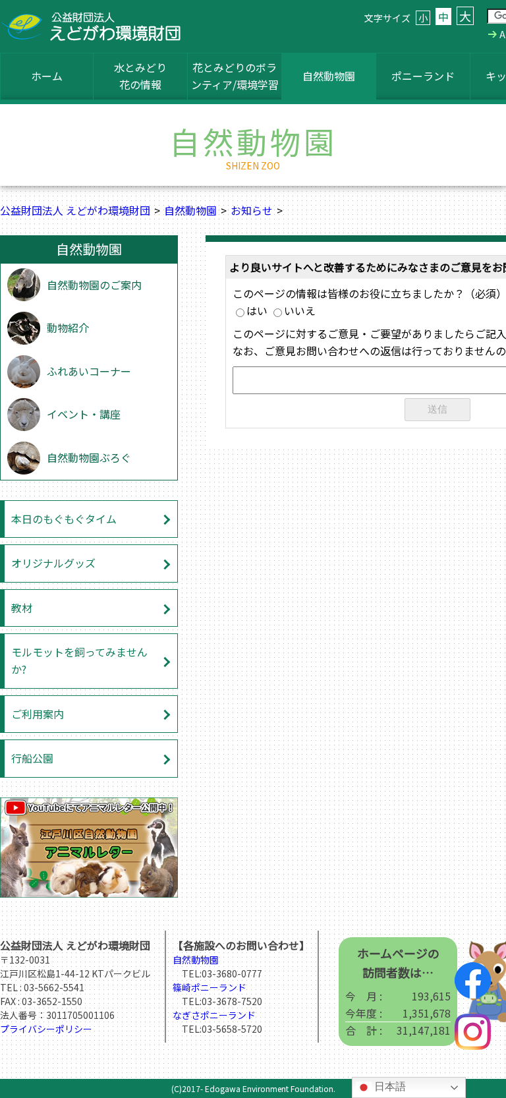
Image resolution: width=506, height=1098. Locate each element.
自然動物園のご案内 (94, 285)
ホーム (47, 76)
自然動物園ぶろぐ (89, 457)
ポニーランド (423, 76)
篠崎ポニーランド (209, 987)
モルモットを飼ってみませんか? (79, 660)
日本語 (389, 1086)
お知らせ (252, 210)
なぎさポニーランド (214, 1015)
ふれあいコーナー (89, 371)
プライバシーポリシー (46, 1028)
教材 (21, 608)
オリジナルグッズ (53, 563)
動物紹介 (68, 327)
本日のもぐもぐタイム (64, 519)
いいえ (300, 310)
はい (256, 310)
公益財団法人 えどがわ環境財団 (75, 210)
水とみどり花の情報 (140, 75)
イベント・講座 (84, 414)
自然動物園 (328, 76)
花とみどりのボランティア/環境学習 (235, 75)
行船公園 (32, 758)
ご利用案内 (37, 714)
